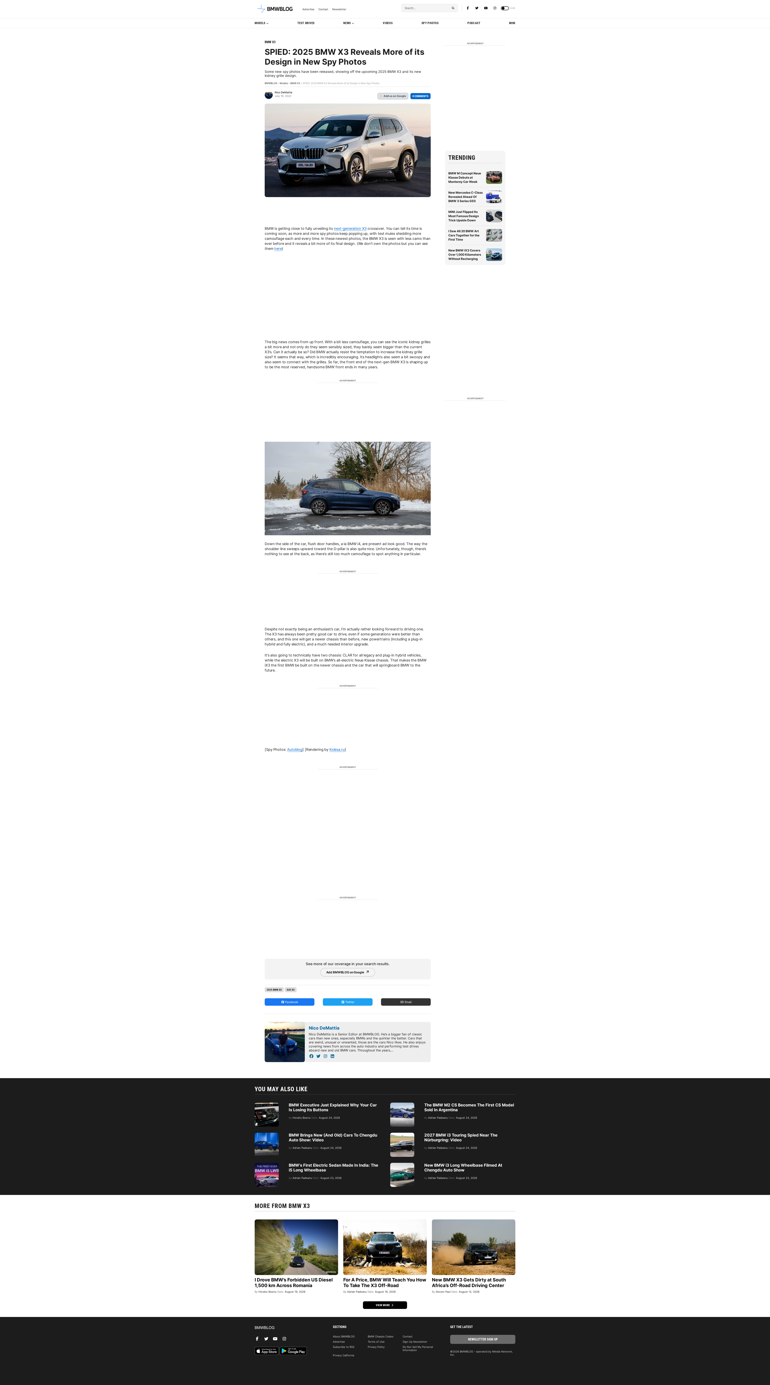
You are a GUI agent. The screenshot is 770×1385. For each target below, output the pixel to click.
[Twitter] (477, 8)
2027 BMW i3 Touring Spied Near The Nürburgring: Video (460, 1137)
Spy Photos (430, 23)
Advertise (308, 9)
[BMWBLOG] (287, 1328)
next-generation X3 (350, 228)
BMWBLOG (271, 83)
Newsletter (339, 9)
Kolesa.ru (337, 749)
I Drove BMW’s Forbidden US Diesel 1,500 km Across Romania (294, 1282)
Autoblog (294, 749)
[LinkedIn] (332, 1056)
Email (407, 1002)
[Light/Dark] (505, 8)
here (278, 248)
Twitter (349, 1002)
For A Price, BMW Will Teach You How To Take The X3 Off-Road (384, 1282)
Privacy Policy (376, 1346)
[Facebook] (468, 8)
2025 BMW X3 (274, 989)
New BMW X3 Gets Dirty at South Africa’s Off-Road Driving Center (469, 1282)
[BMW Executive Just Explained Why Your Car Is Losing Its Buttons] (267, 1105)
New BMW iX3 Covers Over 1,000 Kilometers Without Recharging (464, 254)
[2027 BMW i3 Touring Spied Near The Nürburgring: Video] (402, 1135)
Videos (388, 23)
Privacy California (343, 1355)
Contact (323, 9)
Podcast (473, 23)
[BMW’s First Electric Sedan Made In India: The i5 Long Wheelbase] (267, 1165)
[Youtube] (486, 8)
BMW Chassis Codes (380, 1336)
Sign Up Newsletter (415, 1341)
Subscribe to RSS (343, 1346)
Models (260, 23)
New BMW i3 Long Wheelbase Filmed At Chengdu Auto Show (463, 1167)
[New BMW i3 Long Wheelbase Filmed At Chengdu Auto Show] (402, 1165)
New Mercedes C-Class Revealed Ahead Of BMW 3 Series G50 (465, 197)
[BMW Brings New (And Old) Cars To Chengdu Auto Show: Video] (267, 1135)
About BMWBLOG (344, 1336)
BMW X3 (270, 42)
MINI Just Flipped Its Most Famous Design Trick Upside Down (463, 216)
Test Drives (306, 23)
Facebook (291, 1002)
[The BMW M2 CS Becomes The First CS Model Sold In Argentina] (402, 1105)
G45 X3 (291, 989)
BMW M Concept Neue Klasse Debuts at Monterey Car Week (464, 177)
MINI (512, 23)
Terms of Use (376, 1341)
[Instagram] (495, 8)
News (347, 23)
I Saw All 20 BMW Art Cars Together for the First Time (463, 235)
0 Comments (420, 96)
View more (383, 1305)
